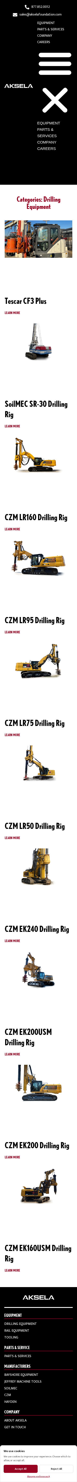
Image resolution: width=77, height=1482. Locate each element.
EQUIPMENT (46, 23)
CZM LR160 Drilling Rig (36, 517)
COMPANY (44, 36)
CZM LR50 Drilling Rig (35, 826)
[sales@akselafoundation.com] (15, 15)
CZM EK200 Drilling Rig (37, 1145)
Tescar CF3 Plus (25, 301)
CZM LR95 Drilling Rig (35, 620)
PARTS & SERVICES (50, 29)
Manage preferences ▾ (38, 1476)
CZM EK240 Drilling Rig (37, 929)
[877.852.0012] (27, 7)
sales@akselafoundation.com (40, 14)
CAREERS (43, 42)
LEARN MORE (12, 313)
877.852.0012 (40, 7)
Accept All (21, 1469)
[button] (55, 82)
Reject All (56, 1469)
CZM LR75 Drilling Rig (35, 723)
